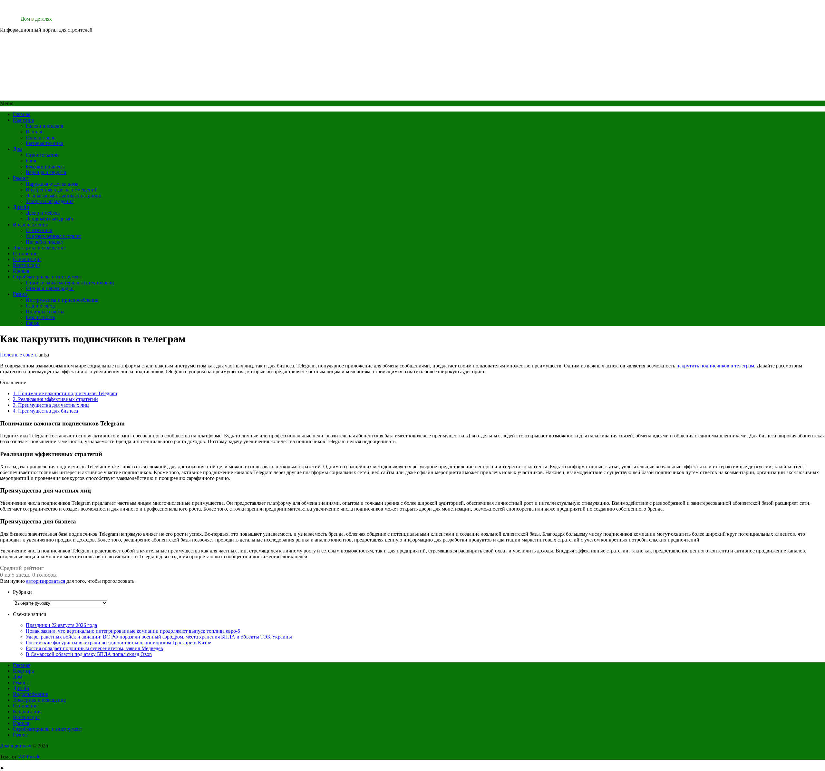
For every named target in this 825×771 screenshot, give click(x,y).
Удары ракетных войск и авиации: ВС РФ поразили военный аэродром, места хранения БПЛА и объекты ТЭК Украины (159, 636)
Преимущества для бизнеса (45, 411)
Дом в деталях (36, 19)
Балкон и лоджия (44, 126)
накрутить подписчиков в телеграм (715, 365)
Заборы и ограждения (49, 201)
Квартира (23, 120)
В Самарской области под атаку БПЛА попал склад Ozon (89, 654)
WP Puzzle (29, 756)
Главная (21, 114)
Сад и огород (40, 305)
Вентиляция (26, 265)
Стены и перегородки (50, 288)
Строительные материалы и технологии (70, 282)
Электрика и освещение (39, 247)
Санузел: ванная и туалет (53, 236)
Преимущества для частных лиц (51, 405)
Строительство (42, 155)
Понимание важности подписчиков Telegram (65, 393)
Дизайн (21, 207)
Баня (31, 160)
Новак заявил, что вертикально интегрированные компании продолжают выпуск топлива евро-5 (133, 631)
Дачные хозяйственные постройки (64, 195)
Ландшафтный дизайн (50, 218)
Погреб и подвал (44, 242)
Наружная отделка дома (52, 184)
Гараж (32, 323)
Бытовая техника (44, 143)
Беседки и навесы (45, 166)
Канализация (27, 259)
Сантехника (39, 230)
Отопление (25, 253)
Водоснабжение (30, 224)
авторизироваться (45, 581)
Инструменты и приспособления (62, 300)
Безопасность (40, 317)
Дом (17, 149)
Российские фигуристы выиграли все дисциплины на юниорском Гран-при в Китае (118, 642)
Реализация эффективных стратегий (55, 399)
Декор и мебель (43, 213)
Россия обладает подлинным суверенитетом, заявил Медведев (94, 648)
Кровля (21, 271)
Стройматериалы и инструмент (47, 276)
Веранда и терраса (46, 172)
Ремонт (21, 178)
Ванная (34, 131)
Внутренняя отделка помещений (62, 189)
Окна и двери (41, 137)
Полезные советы (45, 311)
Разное (20, 294)
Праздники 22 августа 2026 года (61, 625)
